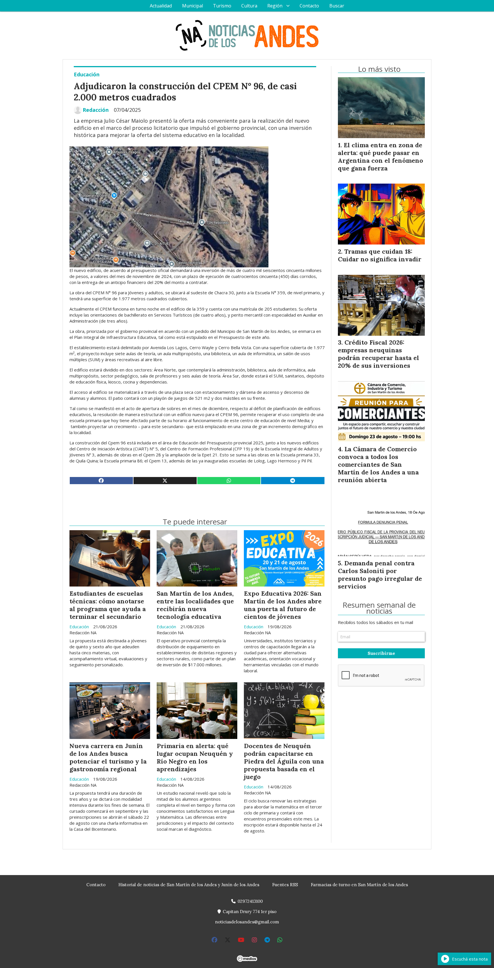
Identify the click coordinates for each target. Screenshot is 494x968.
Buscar (336, 6)
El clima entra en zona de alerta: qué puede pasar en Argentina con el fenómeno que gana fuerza (380, 156)
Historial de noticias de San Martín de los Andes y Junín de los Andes (188, 884)
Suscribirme (381, 653)
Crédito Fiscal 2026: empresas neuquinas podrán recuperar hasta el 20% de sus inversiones (378, 353)
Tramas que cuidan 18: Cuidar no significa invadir (379, 255)
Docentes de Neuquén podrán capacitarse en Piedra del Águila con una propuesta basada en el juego (284, 761)
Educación (86, 74)
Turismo (222, 6)
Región (274, 6)
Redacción (96, 110)
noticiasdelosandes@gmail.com (247, 922)
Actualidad (161, 6)
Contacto (309, 6)
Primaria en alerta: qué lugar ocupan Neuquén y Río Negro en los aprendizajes (195, 757)
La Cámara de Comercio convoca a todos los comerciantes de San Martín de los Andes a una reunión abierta (378, 464)
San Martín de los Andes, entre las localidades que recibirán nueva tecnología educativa (195, 605)
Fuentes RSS (285, 884)
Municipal (192, 6)
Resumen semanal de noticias (379, 608)
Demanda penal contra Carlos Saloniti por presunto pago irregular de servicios (380, 574)
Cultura (249, 6)
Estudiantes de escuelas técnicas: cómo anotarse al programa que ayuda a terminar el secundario (107, 605)
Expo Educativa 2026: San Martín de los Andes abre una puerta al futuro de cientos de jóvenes (283, 605)
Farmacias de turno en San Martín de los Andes (359, 884)
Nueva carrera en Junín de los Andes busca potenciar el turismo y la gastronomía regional (108, 757)
